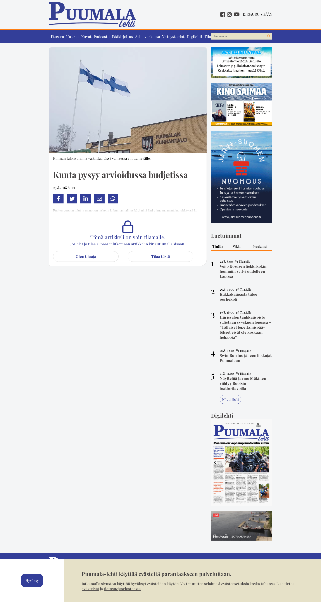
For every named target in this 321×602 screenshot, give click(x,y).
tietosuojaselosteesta (122, 588)
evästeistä (90, 588)
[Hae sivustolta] (269, 36)
